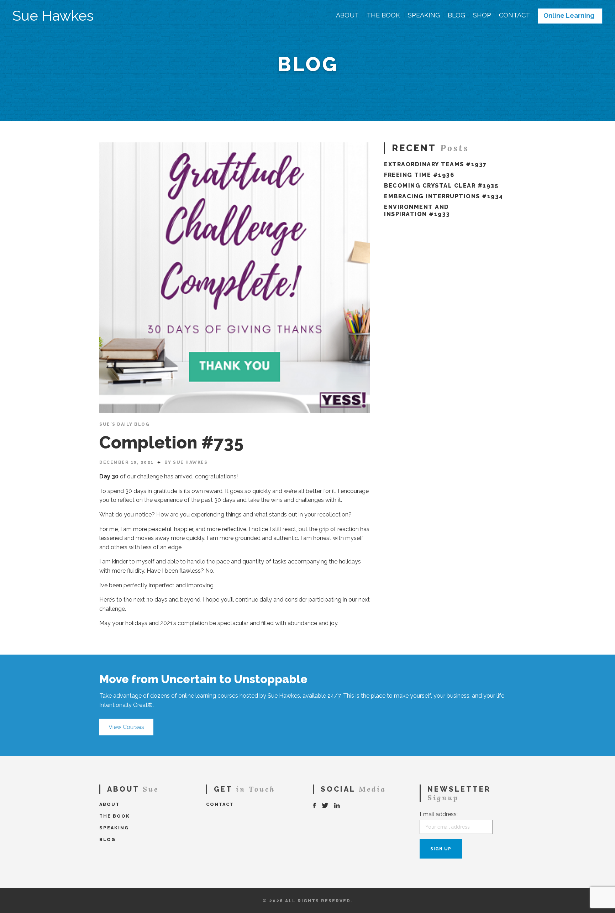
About (347, 15)
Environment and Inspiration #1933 (417, 210)
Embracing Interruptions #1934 (443, 196)
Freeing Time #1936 (419, 175)
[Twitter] (325, 805)
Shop (482, 15)
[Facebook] (314, 805)
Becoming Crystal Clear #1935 (441, 185)
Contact (514, 15)
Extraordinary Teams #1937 (435, 164)
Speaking (424, 15)
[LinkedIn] (337, 805)
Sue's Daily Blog (124, 424)
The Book (383, 15)
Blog (456, 15)
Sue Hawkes (53, 16)
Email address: (439, 814)
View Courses (126, 727)
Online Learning (568, 15)
